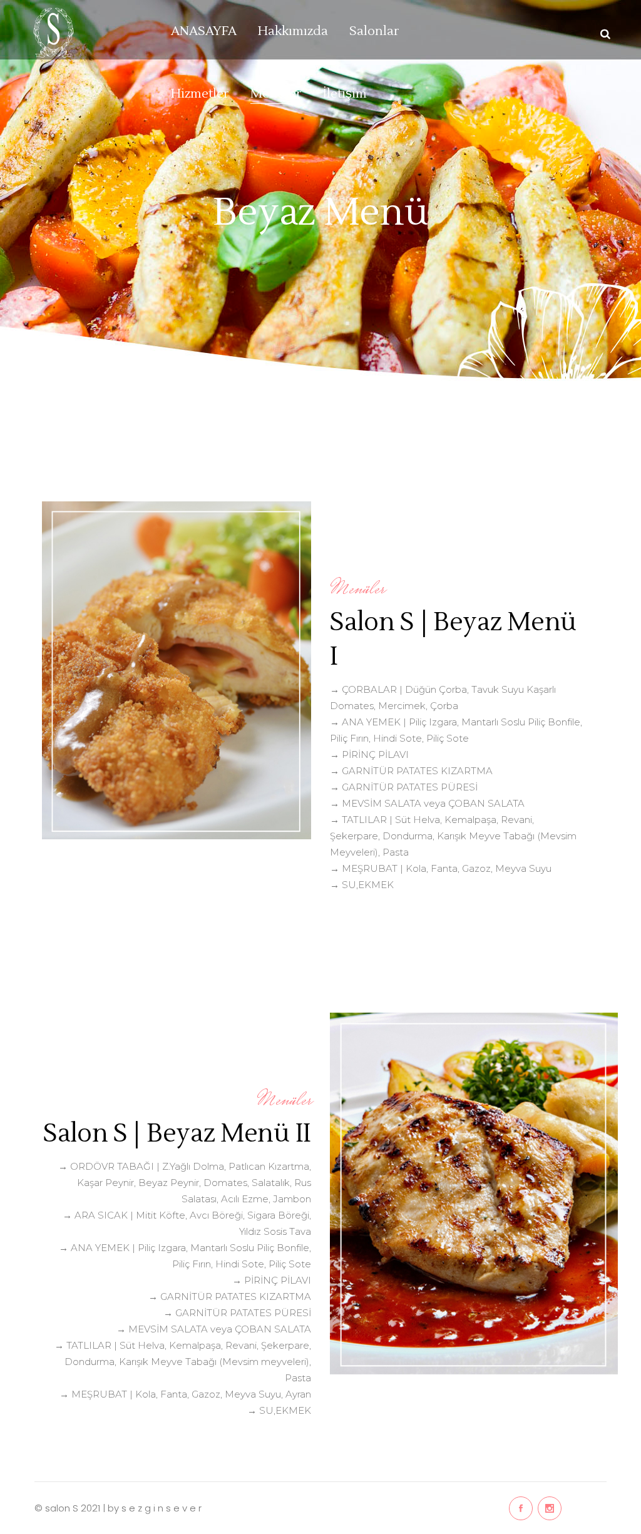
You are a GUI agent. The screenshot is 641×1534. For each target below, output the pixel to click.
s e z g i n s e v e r (161, 1508)
